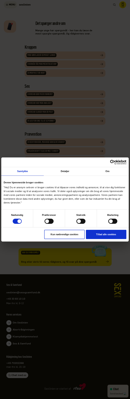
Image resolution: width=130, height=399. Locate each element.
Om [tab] (107, 171)
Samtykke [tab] (22, 171)
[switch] (49, 221)
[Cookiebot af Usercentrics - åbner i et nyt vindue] (112, 162)
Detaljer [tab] (65, 171)
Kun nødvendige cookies (64, 234)
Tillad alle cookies (106, 234)
